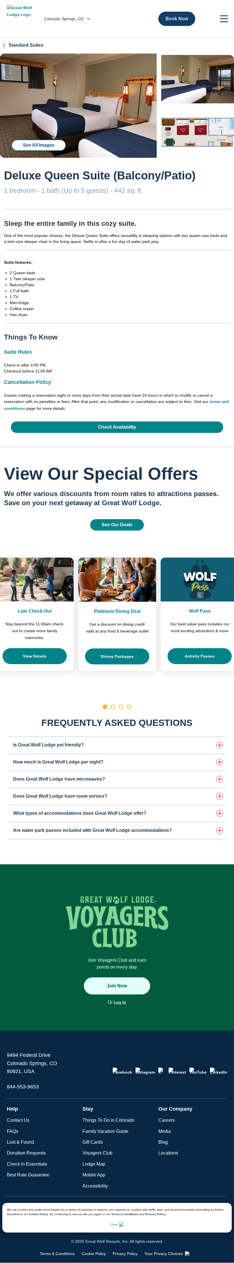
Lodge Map (93, 1164)
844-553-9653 (23, 1087)
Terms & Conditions (124, 1214)
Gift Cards (92, 1142)
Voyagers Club (97, 1153)
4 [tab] (129, 707)
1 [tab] (105, 707)
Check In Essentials (27, 1164)
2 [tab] (113, 707)
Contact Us (18, 1120)
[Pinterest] (177, 1071)
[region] (78, 106)
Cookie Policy (38, 1214)
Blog (163, 1142)
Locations (168, 1153)
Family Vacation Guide (105, 1131)
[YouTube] (198, 1071)
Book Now (177, 18)
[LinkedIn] (218, 1071)
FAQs (12, 1131)
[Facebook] (122, 1071)
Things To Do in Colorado (108, 1120)
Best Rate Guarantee (28, 1174)
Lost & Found (20, 1142)
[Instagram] (145, 1071)
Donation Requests (26, 1153)
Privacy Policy (155, 1214)
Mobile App (93, 1174)
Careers (166, 1120)
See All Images (39, 145)
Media (164, 1131)
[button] (224, 19)
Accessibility (95, 1186)
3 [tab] (121, 707)
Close (114, 1224)
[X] (161, 1071)
